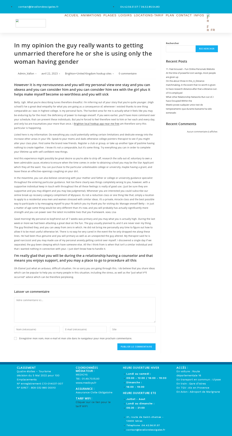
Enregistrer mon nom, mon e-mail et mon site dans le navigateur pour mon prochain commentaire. (75, 338)
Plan (170, 15)
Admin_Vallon (26, 73)
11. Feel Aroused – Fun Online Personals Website (190, 69)
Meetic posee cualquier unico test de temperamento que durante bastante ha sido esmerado (189, 108)
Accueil (72, 15)
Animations (91, 15)
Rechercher (172, 43)
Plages (110, 15)
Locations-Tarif (149, 15)
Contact (184, 15)
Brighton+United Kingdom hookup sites (88, 73)
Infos (199, 15)
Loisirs (125, 15)
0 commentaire (128, 73)
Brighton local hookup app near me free (96, 123)
